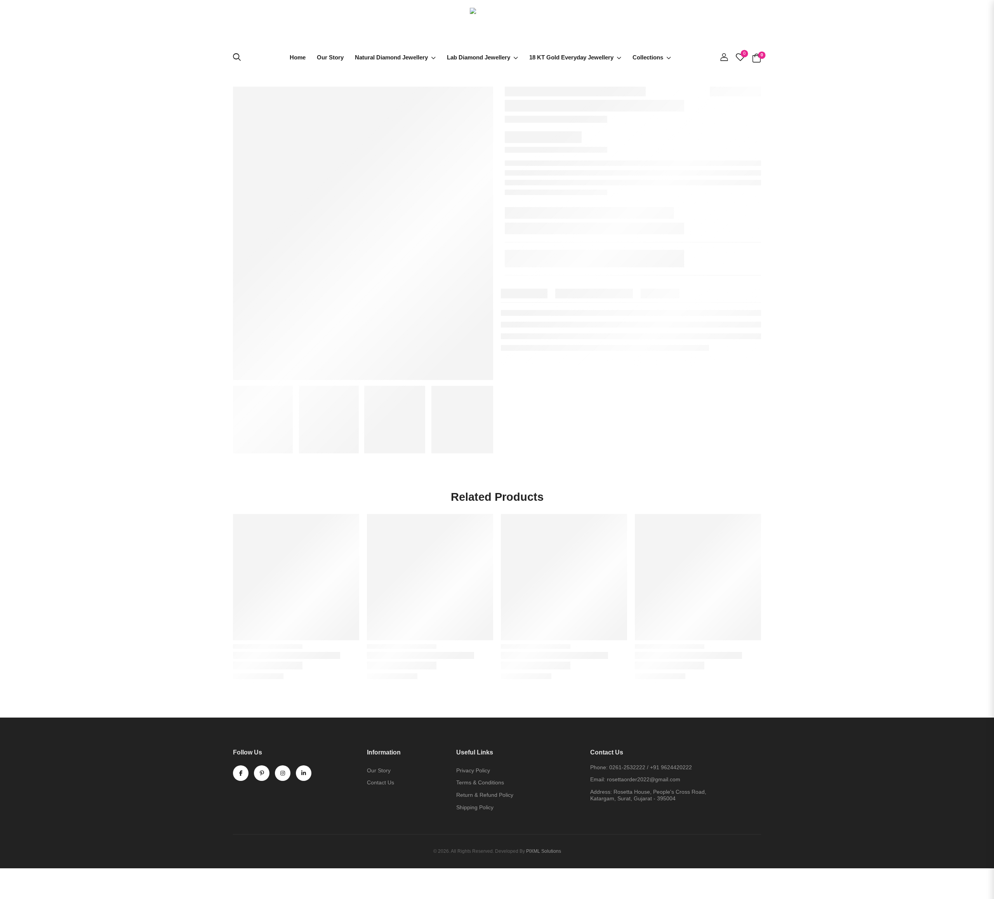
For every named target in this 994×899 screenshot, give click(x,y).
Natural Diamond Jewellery (391, 57)
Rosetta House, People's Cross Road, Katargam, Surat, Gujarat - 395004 (648, 795)
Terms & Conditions (480, 782)
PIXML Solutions (543, 851)
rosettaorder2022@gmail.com (643, 779)
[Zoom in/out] (27, 876)
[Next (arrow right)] (30, 889)
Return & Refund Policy (484, 795)
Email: (597, 779)
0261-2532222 (627, 767)
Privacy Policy (473, 770)
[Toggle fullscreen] (19, 876)
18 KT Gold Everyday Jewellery (571, 57)
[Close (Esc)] (3, 876)
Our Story (330, 57)
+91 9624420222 (671, 767)
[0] (756, 57)
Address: (601, 792)
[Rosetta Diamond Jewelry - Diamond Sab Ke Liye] (497, 26)
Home (298, 57)
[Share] (11, 876)
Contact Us (380, 782)
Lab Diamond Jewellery (478, 57)
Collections (648, 57)
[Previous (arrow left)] (9, 889)
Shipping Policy (475, 807)
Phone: (599, 767)
